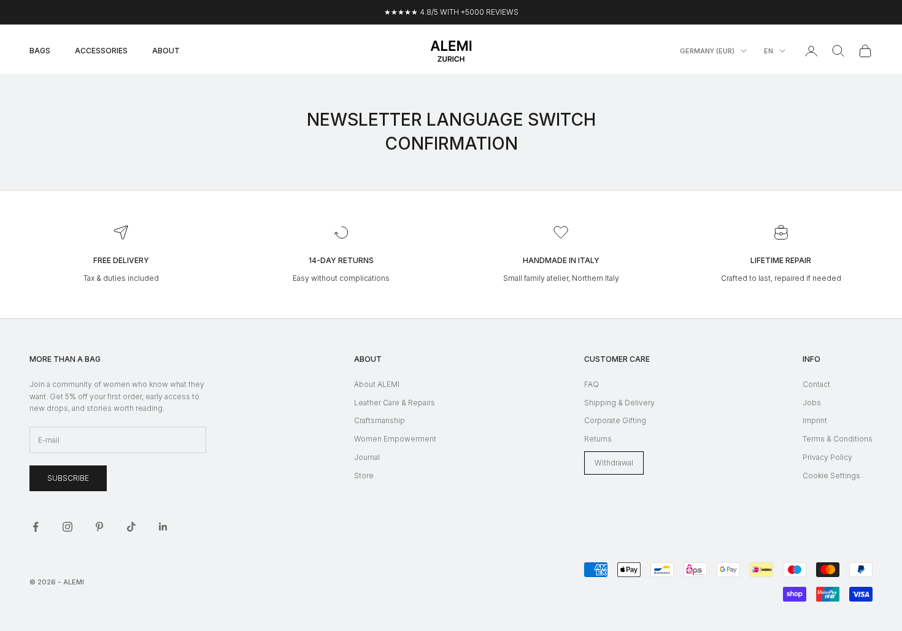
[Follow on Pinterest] (99, 527)
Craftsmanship (379, 420)
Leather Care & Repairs (394, 402)
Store (364, 475)
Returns (598, 438)
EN (768, 51)
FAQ (591, 384)
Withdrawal (614, 462)
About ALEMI (376, 384)
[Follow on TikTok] (131, 527)
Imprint (815, 420)
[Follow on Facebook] (35, 527)
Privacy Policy (827, 457)
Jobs (812, 402)
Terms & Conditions (838, 438)
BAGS (39, 50)
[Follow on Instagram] (67, 527)
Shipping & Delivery (619, 402)
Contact (816, 384)
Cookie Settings (831, 475)
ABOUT (166, 50)
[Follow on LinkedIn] (163, 527)
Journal (367, 457)
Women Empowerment (395, 438)
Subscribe (68, 478)
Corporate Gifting (615, 420)
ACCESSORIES (101, 50)
